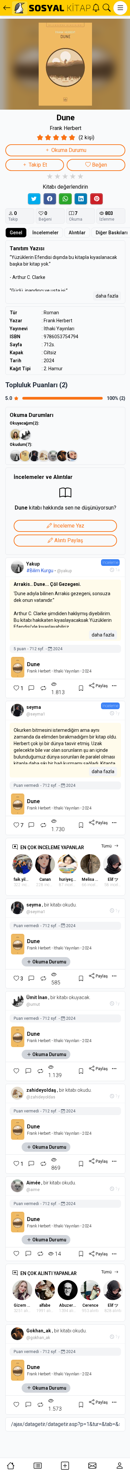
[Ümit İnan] (25, 435)
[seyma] (34, 456)
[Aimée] (53, 456)
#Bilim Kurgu (39, 570)
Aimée (33, 1182)
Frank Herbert (65, 128)
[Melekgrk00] (72, 456)
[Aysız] (25, 456)
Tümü (106, 846)
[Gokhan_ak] (62, 456)
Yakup (33, 564)
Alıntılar (77, 232)
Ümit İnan (36, 997)
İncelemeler (45, 232)
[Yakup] (16, 456)
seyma (33, 707)
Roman (51, 312)
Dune (33, 664)
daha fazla (107, 296)
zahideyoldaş (41, 1090)
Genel (16, 232)
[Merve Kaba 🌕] (16, 435)
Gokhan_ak (38, 1330)
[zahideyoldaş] (44, 456)
